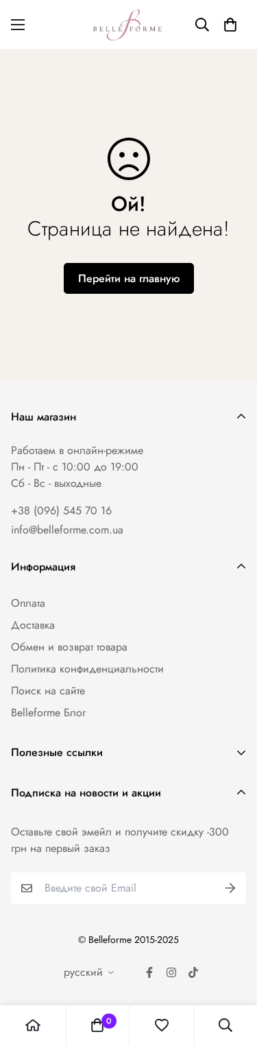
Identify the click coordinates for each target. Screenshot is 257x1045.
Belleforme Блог (48, 712)
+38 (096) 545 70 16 (61, 510)
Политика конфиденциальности (87, 669)
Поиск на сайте (48, 690)
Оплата (28, 603)
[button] (230, 24)
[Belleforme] (128, 24)
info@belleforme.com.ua (67, 530)
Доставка (33, 625)
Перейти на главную (129, 278)
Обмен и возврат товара (69, 647)
